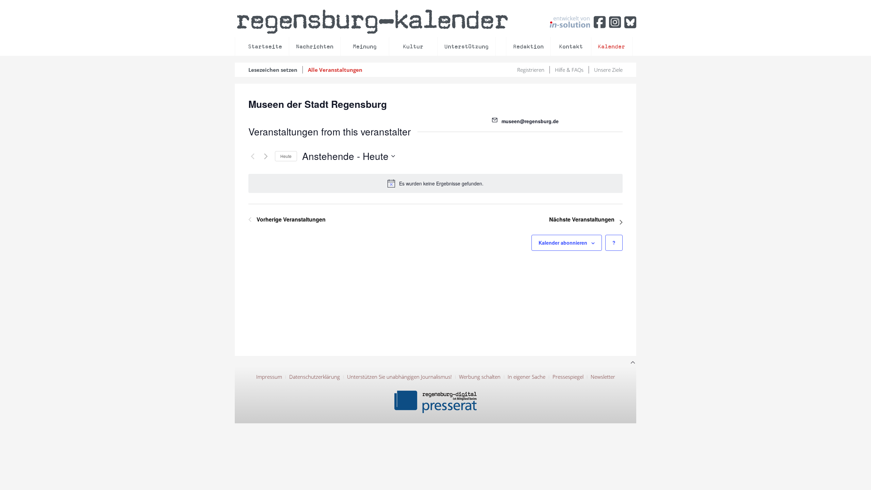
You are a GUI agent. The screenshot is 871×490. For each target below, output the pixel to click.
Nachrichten (314, 46)
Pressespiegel (568, 376)
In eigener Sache (526, 376)
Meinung (365, 46)
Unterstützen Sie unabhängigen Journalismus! (399, 376)
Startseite (265, 46)
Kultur (413, 46)
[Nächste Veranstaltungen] (266, 156)
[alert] (435, 183)
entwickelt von (571, 18)
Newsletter (603, 376)
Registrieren (530, 69)
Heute (286, 156)
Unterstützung (466, 46)
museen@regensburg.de (530, 121)
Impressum (269, 376)
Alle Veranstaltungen (335, 69)
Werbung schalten (479, 376)
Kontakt (571, 46)
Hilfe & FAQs (569, 69)
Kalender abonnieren (563, 242)
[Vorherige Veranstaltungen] (252, 156)
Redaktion (528, 46)
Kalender (611, 46)
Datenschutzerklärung (314, 376)
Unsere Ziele (608, 69)
